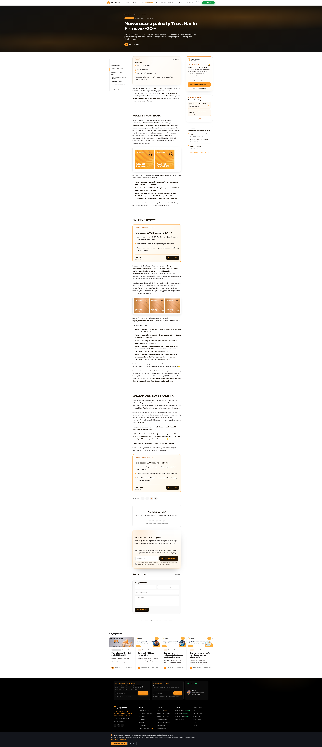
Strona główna (128, 15)
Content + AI (142, 725)
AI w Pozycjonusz (179, 719)
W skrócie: (113, 60)
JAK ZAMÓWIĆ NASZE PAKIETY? (116, 73)
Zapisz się (177, 693)
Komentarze (114, 87)
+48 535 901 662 (188, 2)
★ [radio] (150, 520)
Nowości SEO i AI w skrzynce (119, 84)
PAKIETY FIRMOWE (115, 66)
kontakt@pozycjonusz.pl (121, 718)
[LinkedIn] (122, 725)
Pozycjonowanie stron (145, 710)
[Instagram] (118, 725)
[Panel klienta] (199, 2)
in (151, 498)
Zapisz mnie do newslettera (199, 84)
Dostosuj (132, 743)
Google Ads (142, 719)
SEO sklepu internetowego (146, 713)
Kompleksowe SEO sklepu (163, 713)
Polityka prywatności (165, 564)
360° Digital (161, 710)
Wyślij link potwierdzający (169, 558)
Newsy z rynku (142, 15)
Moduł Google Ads (182, 710)
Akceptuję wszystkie (119, 743)
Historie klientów (197, 713)
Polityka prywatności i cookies (118, 739)
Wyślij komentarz (142, 609)
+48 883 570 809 (196, 694)
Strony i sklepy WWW (146, 728)
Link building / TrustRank (163, 722)
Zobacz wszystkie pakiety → (199, 119)
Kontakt (195, 725)
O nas (194, 722)
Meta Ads (141, 722)
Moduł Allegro (181, 713)
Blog (135, 15)
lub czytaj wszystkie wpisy (199, 88)
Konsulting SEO (161, 725)
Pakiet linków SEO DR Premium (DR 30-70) (117, 69)
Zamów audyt (143, 693)
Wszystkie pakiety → (162, 728)
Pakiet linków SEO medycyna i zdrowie (119, 77)
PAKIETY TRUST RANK (116, 63)
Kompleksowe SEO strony (163, 716)
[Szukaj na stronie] (180, 2)
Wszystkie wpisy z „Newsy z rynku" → (199, 152)
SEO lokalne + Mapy (144, 716)
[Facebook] (115, 725)
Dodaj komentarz (116, 90)
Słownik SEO (196, 716)
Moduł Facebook (182, 716)
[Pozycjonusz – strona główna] (113, 2)
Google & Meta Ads (162, 719)
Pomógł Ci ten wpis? (117, 81)
